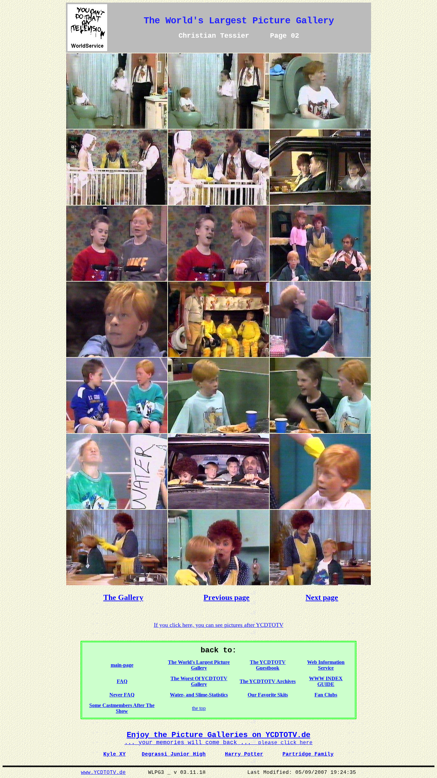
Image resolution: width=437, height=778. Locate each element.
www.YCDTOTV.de (103, 772)
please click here (218, 743)
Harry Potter (244, 754)
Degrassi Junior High (174, 754)
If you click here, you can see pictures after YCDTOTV (218, 625)
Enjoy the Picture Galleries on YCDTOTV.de (218, 735)
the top (199, 708)
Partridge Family (308, 754)
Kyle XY (114, 754)
